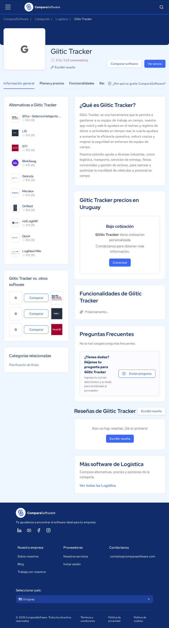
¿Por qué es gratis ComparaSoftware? (139, 84)
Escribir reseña (65, 67)
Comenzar (120, 263)
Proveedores (73, 547)
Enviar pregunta (140, 374)
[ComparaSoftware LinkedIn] (19, 530)
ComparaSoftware (16, 19)
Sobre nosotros (28, 556)
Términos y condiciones (88, 619)
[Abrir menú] (8, 7)
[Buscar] (161, 7)
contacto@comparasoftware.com (130, 556)
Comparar (38, 298)
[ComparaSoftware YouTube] (29, 530)
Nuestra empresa (30, 547)
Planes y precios (52, 83)
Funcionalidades (81, 83)
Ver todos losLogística (98, 485)
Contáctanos (119, 547)
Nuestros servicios (75, 556)
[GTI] (56, 329)
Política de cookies (140, 619)
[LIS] (56, 313)
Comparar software (124, 64)
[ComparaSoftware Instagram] (48, 530)
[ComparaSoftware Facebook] (38, 530)
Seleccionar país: (28, 590)
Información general (19, 83)
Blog (21, 564)
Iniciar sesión (72, 564)
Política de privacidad (114, 619)
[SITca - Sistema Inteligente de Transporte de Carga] (56, 297)
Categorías (42, 19)
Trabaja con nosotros (32, 572)
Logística (62, 19)
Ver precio (155, 64)
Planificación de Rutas (24, 365)
